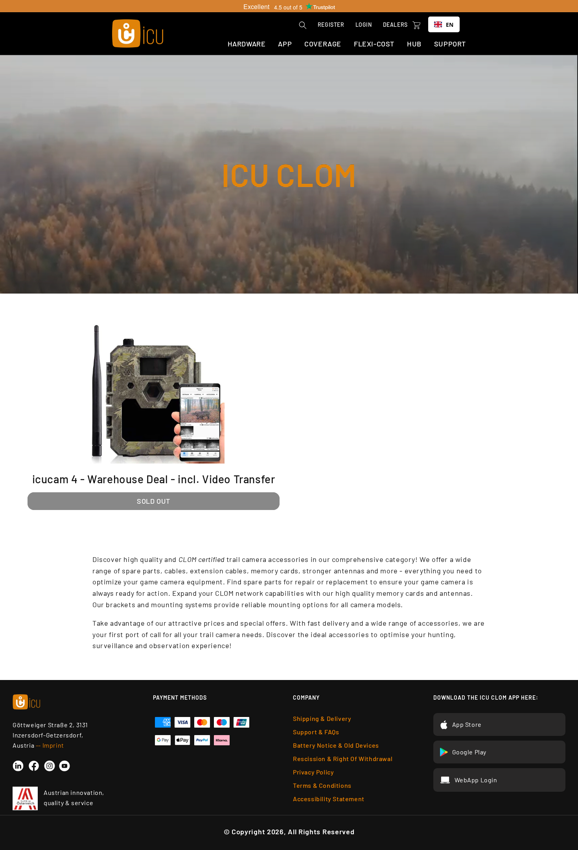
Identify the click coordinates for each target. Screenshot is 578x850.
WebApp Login (476, 779)
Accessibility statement (328, 798)
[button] (302, 25)
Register (331, 24)
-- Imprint (50, 745)
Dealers (395, 24)
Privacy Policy (313, 772)
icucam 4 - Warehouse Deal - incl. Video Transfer (153, 479)
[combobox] (444, 24)
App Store (467, 724)
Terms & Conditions (322, 785)
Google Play (469, 752)
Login (363, 24)
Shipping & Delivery (322, 718)
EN (450, 24)
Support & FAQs (316, 731)
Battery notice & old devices (336, 745)
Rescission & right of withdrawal (342, 758)
